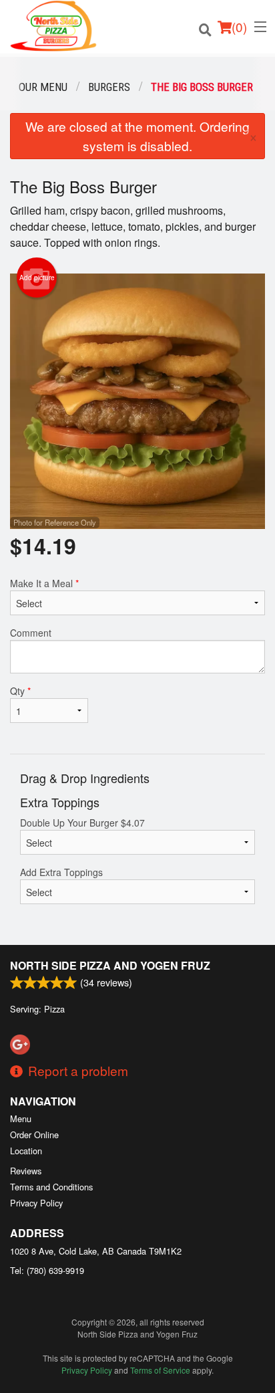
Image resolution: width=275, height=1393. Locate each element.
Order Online (34, 1134)
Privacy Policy (36, 1202)
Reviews (25, 1170)
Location (26, 1150)
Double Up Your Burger (82, 822)
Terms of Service (160, 1370)
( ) (239, 26)
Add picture (37, 277)
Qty (20, 691)
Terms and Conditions (51, 1186)
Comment (30, 632)
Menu (20, 1118)
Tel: (47, 1270)
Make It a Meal (44, 583)
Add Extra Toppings (61, 872)
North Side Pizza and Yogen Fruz (110, 965)
